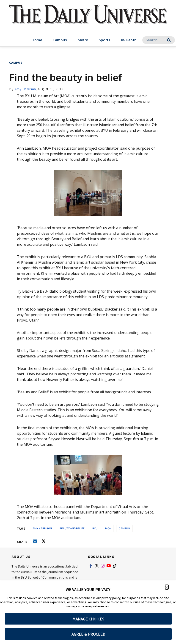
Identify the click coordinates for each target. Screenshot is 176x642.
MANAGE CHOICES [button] (88, 619)
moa (108, 528)
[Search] (169, 40)
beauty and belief (72, 528)
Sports (104, 40)
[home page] (88, 18)
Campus (60, 40)
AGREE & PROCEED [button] (88, 634)
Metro (82, 40)
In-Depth (129, 40)
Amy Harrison (25, 89)
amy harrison (42, 528)
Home (36, 40)
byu (94, 528)
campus (124, 528)
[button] (166, 587)
